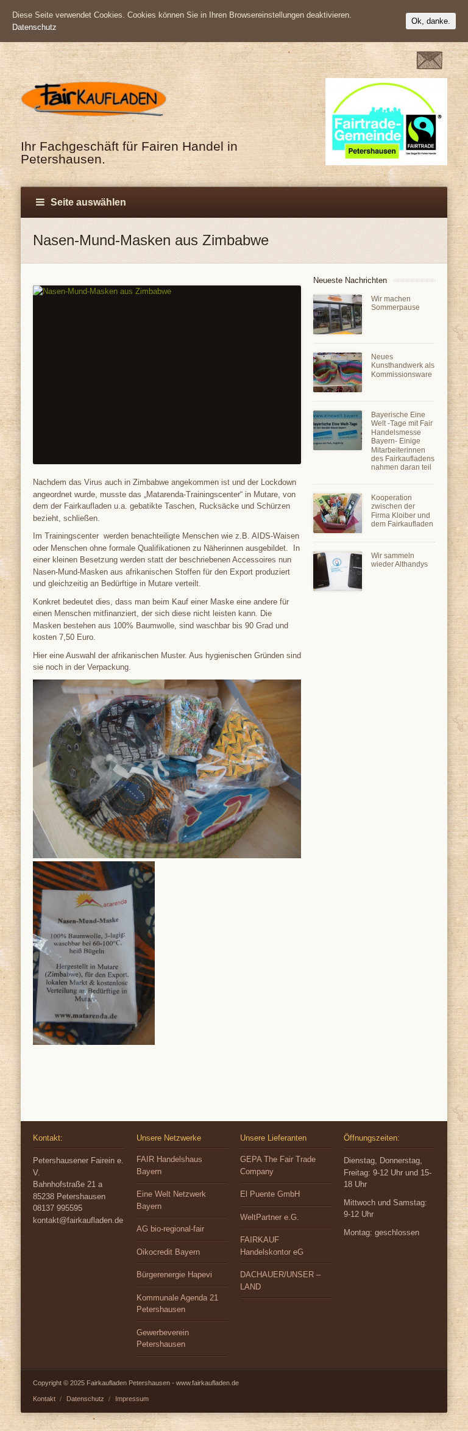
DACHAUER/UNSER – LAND (280, 1280)
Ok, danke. (430, 21)
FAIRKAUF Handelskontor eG (271, 1246)
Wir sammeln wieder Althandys (399, 559)
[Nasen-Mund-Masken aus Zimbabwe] (167, 374)
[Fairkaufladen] (97, 118)
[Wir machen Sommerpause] (337, 314)
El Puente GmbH (270, 1194)
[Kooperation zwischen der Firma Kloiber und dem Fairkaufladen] (337, 513)
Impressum (132, 1398)
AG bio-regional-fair (170, 1228)
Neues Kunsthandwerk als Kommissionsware (402, 366)
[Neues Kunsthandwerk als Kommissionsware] (337, 372)
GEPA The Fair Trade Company (278, 1165)
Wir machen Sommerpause (395, 303)
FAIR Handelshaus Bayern (169, 1165)
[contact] (429, 66)
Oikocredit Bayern (168, 1252)
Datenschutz (85, 1398)
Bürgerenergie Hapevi (174, 1274)
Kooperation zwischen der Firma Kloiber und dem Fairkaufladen (402, 510)
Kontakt (44, 1398)
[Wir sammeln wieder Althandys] (337, 571)
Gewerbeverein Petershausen (162, 1338)
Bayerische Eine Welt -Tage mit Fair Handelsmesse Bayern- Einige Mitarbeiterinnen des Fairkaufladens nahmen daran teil (402, 441)
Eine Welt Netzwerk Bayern (171, 1200)
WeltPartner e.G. (269, 1217)
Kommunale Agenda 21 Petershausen (177, 1303)
